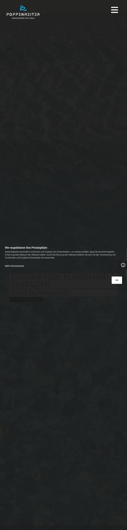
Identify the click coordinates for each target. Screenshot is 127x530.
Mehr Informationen (14, 266)
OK (117, 280)
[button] (87, 7)
